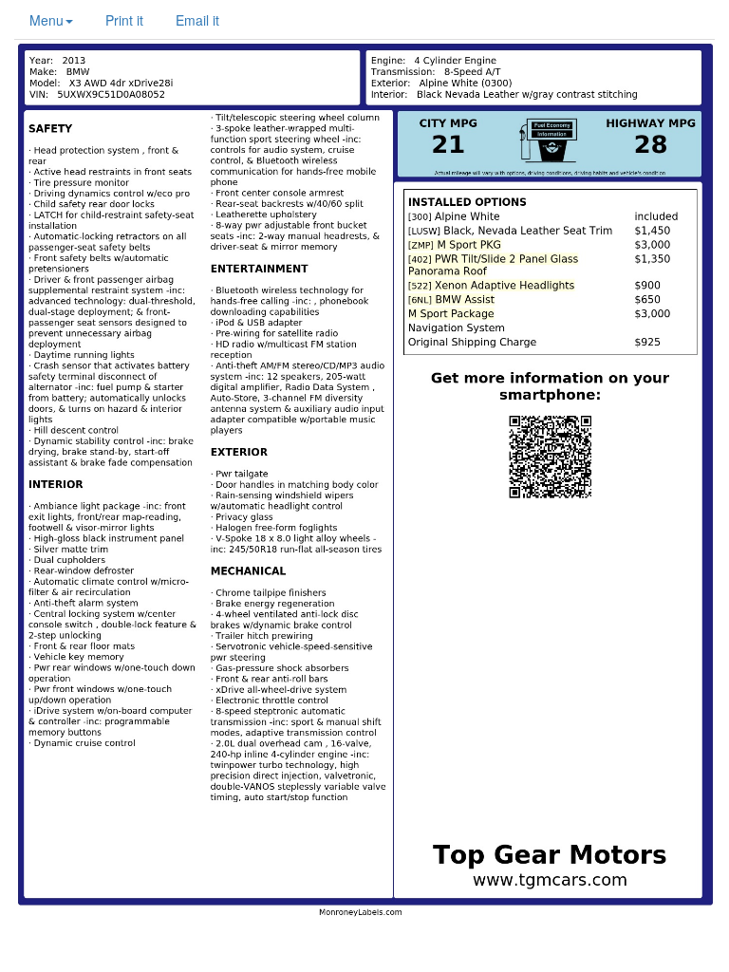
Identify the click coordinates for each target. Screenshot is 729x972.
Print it (124, 19)
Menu (46, 19)
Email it (197, 19)
